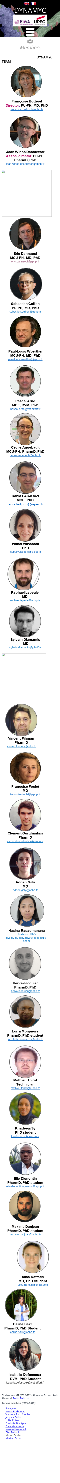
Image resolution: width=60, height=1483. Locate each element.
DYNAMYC (30, 10)
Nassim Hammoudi (16, 1429)
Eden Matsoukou (15, 1426)
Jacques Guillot (13, 1417)
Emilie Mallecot (21, 1398)
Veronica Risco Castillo (18, 1414)
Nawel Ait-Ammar (15, 1411)
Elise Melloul (12, 1432)
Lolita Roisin (12, 1420)
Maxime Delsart (14, 1438)
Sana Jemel (12, 1408)
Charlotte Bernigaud (16, 1423)
